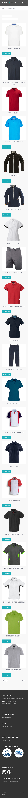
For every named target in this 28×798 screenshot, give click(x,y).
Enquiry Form (6, 717)
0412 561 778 (12, 703)
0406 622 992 (12, 701)
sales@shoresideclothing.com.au (12, 698)
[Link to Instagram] (25, 796)
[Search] (21, 3)
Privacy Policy (6, 740)
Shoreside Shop (7, 726)
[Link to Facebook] (22, 796)
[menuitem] (21, 3)
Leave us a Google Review (10, 781)
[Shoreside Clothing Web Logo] (11, 3)
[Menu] (25, 3)
